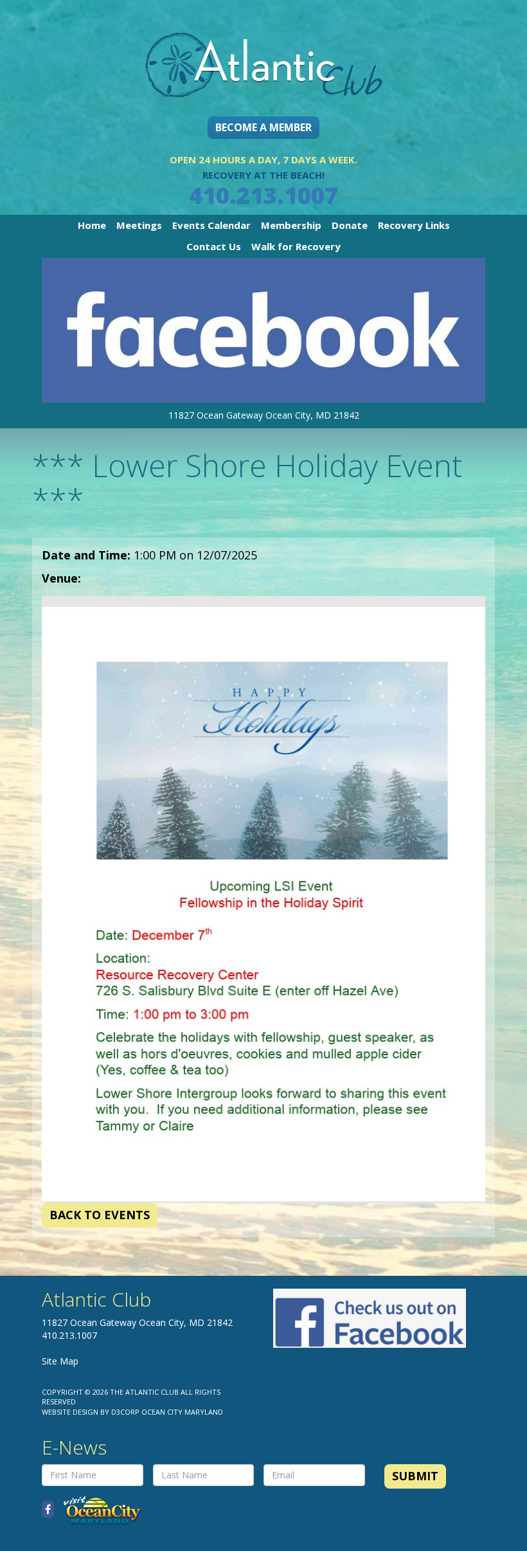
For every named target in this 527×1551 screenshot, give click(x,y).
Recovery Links (414, 225)
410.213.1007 (263, 195)
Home (92, 225)
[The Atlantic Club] (263, 54)
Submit (415, 1475)
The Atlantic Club (144, 1392)
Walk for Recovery (296, 246)
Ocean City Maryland (182, 1412)
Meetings (139, 225)
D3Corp (125, 1412)
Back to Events (99, 1214)
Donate (350, 225)
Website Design (70, 1412)
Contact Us (213, 246)
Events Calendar (211, 225)
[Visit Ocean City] (98, 1509)
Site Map (60, 1361)
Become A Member (263, 127)
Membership (291, 225)
